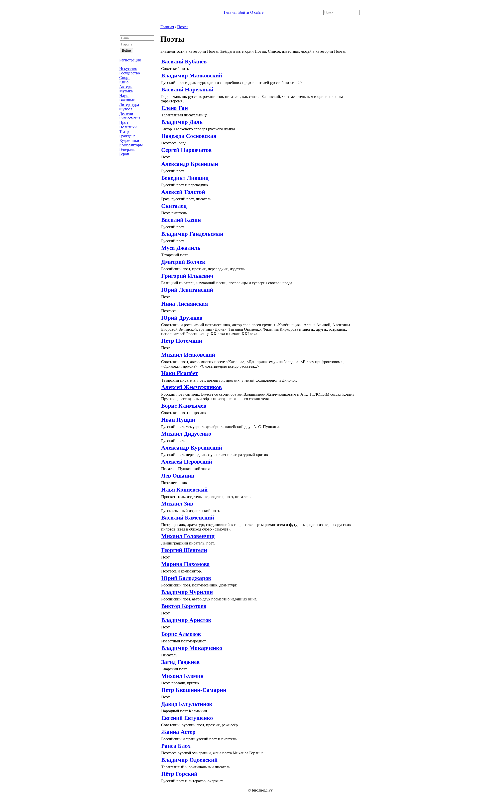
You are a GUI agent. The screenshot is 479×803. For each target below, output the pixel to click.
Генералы (127, 149)
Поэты (182, 27)
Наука (124, 95)
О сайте (256, 12)
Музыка (126, 91)
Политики (128, 127)
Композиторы (131, 145)
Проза (124, 122)
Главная (230, 12)
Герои (124, 154)
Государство (129, 73)
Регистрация (130, 60)
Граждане (127, 136)
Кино (123, 82)
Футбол (125, 109)
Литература (129, 104)
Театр (124, 131)
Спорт (124, 77)
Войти (243, 12)
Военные (127, 100)
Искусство (128, 68)
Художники (129, 140)
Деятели (126, 113)
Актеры (125, 86)
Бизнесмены (129, 118)
